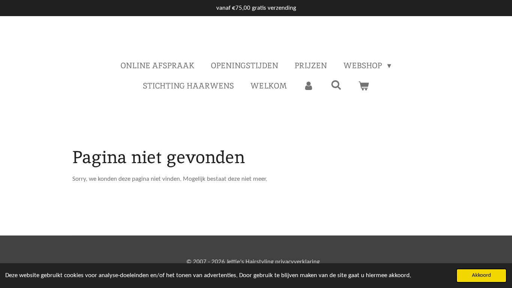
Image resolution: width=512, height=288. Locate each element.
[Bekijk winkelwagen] (364, 86)
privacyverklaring (297, 262)
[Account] (308, 86)
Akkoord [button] (481, 275)
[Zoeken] (336, 85)
